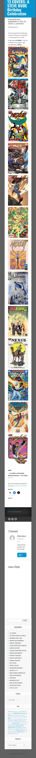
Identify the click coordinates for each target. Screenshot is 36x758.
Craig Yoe (20, 716)
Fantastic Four (11, 720)
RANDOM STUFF (14, 680)
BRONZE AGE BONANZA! (17, 640)
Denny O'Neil (14, 719)
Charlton (15, 716)
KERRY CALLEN (14, 665)
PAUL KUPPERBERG (15, 675)
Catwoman (10, 716)
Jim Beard (26, 722)
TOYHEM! (14, 732)
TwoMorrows (21, 732)
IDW (16, 722)
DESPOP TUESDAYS (15, 655)
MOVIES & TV (14, 670)
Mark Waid (10, 724)
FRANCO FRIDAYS (15, 660)
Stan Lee (25, 729)
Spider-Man (19, 729)
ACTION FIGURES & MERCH (18, 635)
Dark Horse (24, 717)
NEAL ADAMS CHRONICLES (17, 673)
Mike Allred (13, 725)
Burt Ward (15, 715)
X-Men (17, 733)
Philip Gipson (21, 536)
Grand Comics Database (20, 486)
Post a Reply (20, 555)
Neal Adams (20, 726)
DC (9, 718)
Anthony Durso (17, 711)
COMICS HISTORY (15, 648)
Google (9, 519)
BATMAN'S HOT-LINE (16, 638)
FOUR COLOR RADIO (16, 658)
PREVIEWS (13, 678)
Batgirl (12, 713)
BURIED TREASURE (15, 643)
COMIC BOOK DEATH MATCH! (18, 645)
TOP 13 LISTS (14, 688)
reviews (24, 727)
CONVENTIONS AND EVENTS (18, 650)
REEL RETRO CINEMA (16, 683)
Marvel (15, 723)
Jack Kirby (21, 722)
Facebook (12, 519)
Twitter (15, 519)
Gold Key (23, 720)
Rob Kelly (13, 729)
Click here (10, 477)
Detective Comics (22, 719)
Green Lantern (11, 722)
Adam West (11, 711)
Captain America (21, 715)
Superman (19, 731)
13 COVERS (13, 633)
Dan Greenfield (14, 20)
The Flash (26, 730)
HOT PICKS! (13, 663)
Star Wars (14, 730)
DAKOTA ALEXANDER (16, 653)
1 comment (19, 23)
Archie (22, 711)
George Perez (18, 720)
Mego (20, 724)
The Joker (10, 732)
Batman (17, 713)
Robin (9, 729)
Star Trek (10, 730)
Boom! (12, 715)
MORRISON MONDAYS (16, 668)
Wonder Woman (11, 733)
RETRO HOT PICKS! (15, 685)
